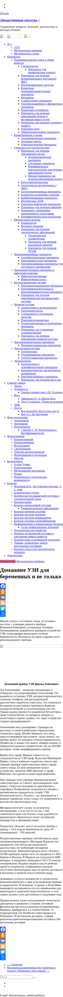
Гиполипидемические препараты (41, 204)
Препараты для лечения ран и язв (41, 379)
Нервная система (24, 304)
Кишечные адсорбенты (35, 110)
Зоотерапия (21, 423)
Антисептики (29, 351)
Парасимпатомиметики (35, 320)
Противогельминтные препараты (41, 345)
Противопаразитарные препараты (34, 342)
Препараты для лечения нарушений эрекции (42, 243)
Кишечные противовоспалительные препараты (36, 91)
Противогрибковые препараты (39, 376)
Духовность (21, 389)
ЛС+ (9, 44)
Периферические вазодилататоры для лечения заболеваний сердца (45, 169)
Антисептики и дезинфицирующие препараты (39, 366)
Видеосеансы (15, 461)
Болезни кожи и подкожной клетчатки (37, 539)
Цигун (18, 408)
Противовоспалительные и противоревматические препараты (41, 290)
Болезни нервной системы (30, 511)
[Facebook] (31, 586)
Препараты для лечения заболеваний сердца (35, 152)
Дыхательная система (27, 348)
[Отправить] (31, 614)
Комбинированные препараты (39, 197)
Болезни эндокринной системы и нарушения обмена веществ (34, 535)
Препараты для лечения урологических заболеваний (38, 231)
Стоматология (29, 66)
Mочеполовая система (27, 219)
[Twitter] (31, 608)
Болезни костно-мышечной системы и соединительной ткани (36, 497)
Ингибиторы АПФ (32, 201)
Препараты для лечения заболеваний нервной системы (39, 337)
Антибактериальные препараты (40, 257)
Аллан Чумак (22, 464)
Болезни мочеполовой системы (32, 505)
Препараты (13, 56)
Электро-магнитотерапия (29, 451)
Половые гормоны (32, 226)
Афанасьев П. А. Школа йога (38, 398)
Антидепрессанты (32, 310)
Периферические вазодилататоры (41, 216)
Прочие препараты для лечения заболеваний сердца (45, 177)
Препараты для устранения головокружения (37, 331)
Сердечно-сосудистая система (32, 147)
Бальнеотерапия (23, 439)
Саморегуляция (16, 382)
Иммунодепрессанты (33, 279)
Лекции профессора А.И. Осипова (41, 392)
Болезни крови (23, 502)
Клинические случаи (26, 492)
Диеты (18, 386)
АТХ (17, 47)
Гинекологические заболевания (39, 508)
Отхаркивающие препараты (37, 354)
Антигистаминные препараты (39, 357)
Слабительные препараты (36, 100)
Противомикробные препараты (33, 254)
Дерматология (22, 360)
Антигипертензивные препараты (41, 191)
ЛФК (17, 404)
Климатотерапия (24, 442)
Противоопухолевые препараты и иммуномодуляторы (34, 272)
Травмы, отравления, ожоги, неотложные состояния (31, 544)
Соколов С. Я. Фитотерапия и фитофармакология (39, 431)
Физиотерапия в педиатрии (30, 455)
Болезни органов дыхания (29, 514)
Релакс (18, 473)
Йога (17, 395)
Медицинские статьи (26, 53)
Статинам (14, 964)
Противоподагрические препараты (42, 285)
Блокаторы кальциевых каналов (40, 194)
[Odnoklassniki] (31, 592)
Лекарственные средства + (20, 20)
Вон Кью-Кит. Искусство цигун (40, 411)
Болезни (12, 483)
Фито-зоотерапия (17, 417)
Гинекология (28, 222)
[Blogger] (31, 603)
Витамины (27, 97)
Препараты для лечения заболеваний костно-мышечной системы (40, 298)
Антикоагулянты (31, 141)
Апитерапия (21, 420)
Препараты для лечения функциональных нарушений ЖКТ (38, 78)
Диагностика (15, 555)
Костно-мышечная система (30, 282)
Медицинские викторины (29, 470)
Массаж (18, 458)
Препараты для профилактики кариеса (41, 71)
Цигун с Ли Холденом (34, 414)
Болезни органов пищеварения (32, 517)
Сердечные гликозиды (41, 163)
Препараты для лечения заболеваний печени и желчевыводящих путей (35, 116)
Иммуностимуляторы (34, 276)
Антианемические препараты (38, 138)
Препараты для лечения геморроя (41, 207)
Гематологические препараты (38, 144)
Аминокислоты (30, 128)
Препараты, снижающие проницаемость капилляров (37, 212)
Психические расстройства (30, 530)
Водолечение (22, 445)
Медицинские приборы (28, 50)
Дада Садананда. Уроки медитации (42, 401)
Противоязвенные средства (37, 84)
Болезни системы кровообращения (34, 520)
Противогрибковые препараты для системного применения (41, 265)
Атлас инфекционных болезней (40, 527)
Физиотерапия (15, 436)
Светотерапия (22, 448)
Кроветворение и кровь (28, 135)
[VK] (31, 597)
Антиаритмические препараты (39, 159)
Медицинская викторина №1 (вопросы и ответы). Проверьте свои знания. (31, 969)
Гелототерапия (22, 467)
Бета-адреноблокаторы (34, 182)
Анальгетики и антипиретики (39, 307)
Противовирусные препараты (39, 260)
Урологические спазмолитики (37, 237)
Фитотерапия (22, 426)
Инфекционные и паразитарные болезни (38, 524)
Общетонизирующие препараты (40, 132)
